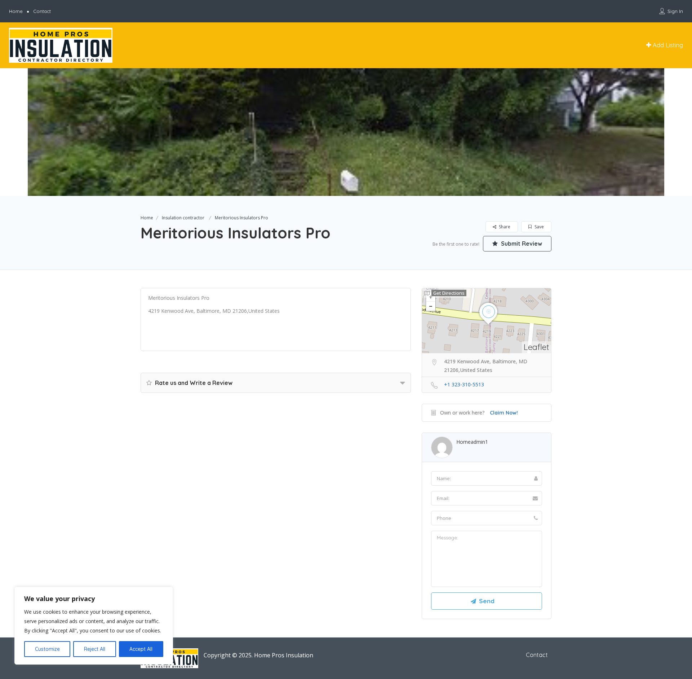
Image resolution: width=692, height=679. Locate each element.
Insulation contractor (183, 218)
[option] (346, 132)
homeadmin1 (472, 441)
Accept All (140, 649)
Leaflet (536, 347)
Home (16, 11)
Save (538, 227)
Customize (47, 649)
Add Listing (667, 45)
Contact (42, 11)
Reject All (94, 649)
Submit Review (521, 243)
